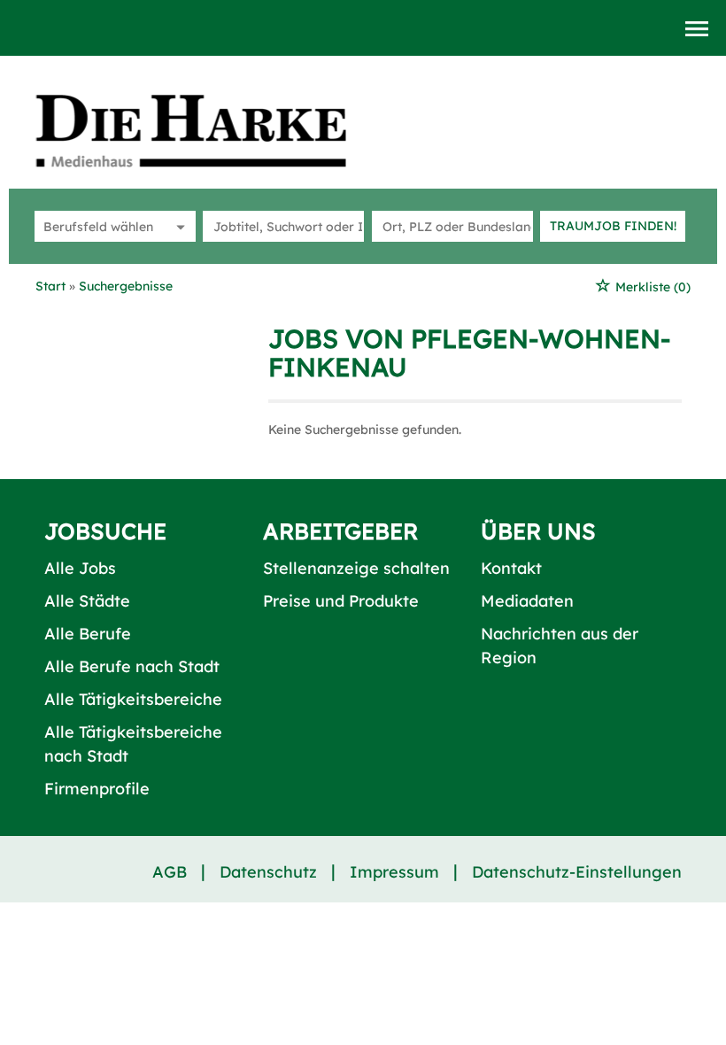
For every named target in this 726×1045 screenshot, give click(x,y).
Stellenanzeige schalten (356, 568)
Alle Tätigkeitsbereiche (133, 699)
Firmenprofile (97, 788)
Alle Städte (87, 601)
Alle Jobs (80, 568)
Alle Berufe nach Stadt (132, 666)
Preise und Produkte (341, 601)
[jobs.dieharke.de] (210, 130)
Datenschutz (268, 872)
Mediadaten (527, 601)
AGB (169, 872)
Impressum (394, 872)
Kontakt (511, 568)
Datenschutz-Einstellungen (577, 872)
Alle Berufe (87, 633)
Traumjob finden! (613, 226)
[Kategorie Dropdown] (178, 226)
